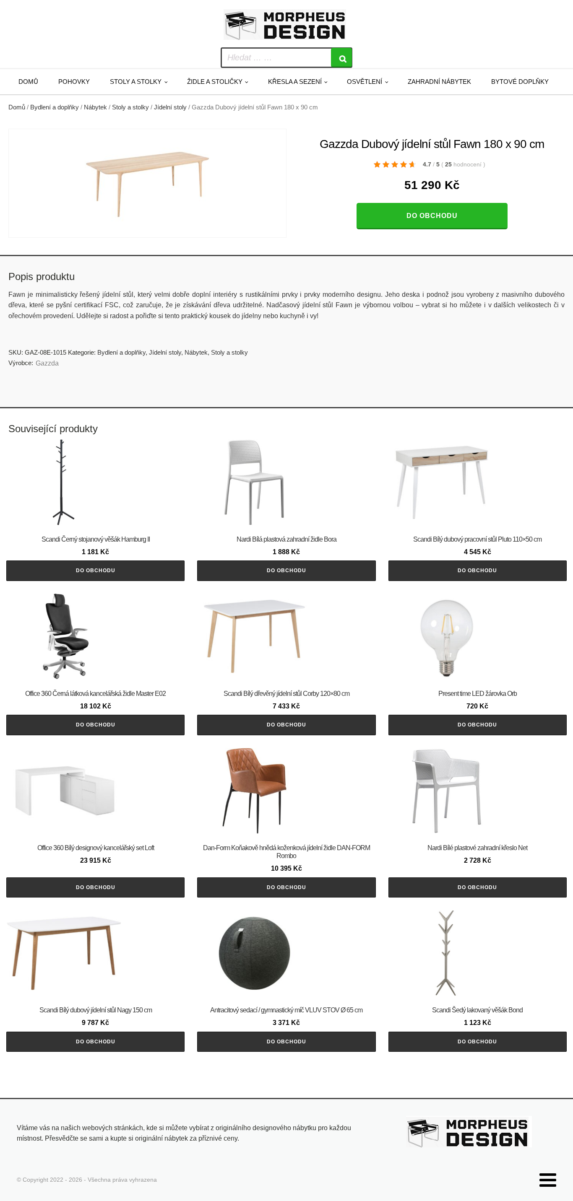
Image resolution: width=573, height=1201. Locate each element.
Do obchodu (432, 215)
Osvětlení (364, 81)
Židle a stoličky (214, 81)
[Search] (341, 57)
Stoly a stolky (135, 81)
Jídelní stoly (170, 107)
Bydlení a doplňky (54, 107)
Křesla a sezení (295, 81)
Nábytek (95, 107)
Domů (28, 81)
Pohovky (74, 81)
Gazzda (47, 363)
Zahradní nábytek (439, 81)
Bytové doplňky (520, 81)
